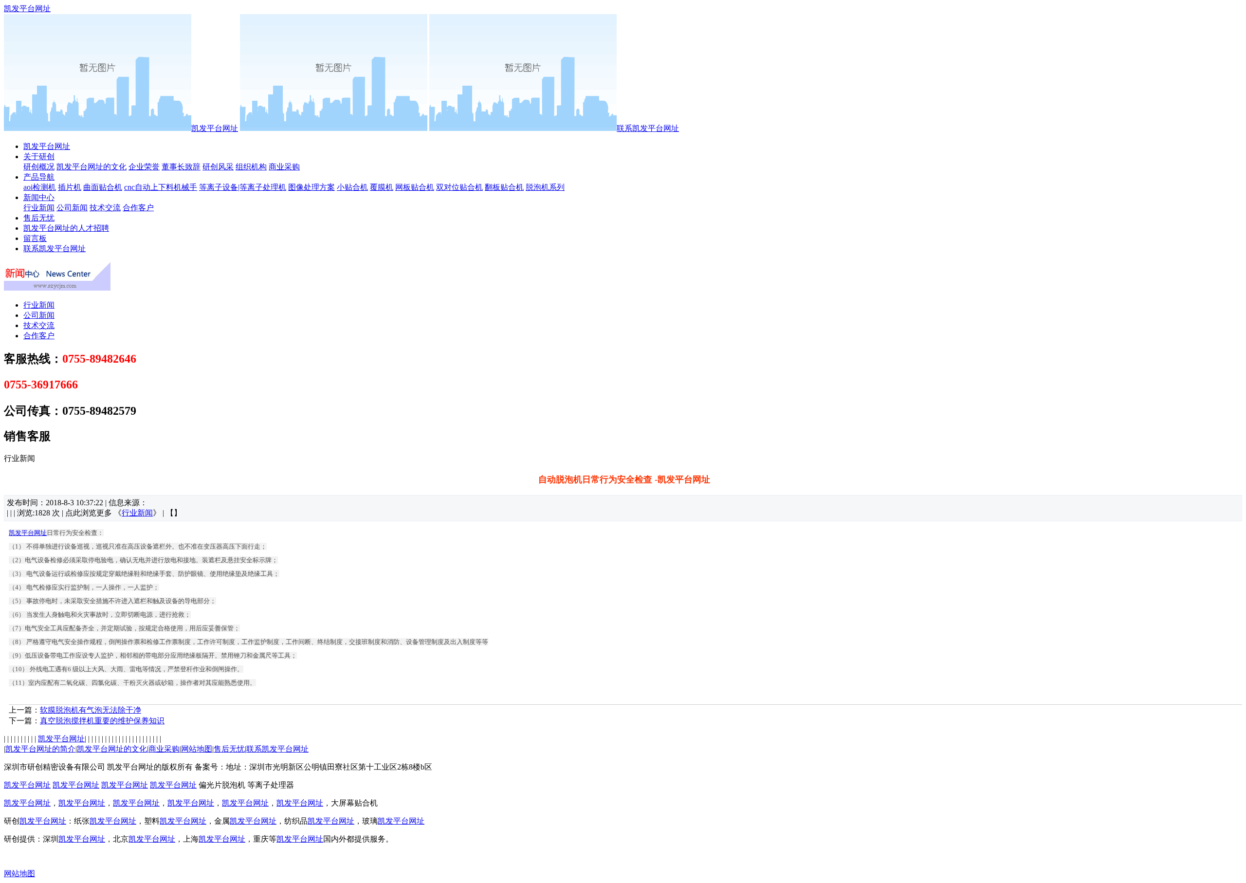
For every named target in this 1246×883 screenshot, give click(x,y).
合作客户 (138, 207)
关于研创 (39, 156)
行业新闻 (39, 207)
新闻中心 (39, 197)
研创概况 (39, 167)
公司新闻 (72, 207)
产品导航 (39, 177)
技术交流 (105, 207)
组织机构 (251, 167)
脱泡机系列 (545, 187)
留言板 (35, 238)
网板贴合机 (414, 187)
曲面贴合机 (102, 187)
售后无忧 (39, 218)
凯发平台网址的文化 (91, 167)
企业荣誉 (144, 167)
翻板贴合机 (504, 187)
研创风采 (218, 167)
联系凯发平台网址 (648, 128)
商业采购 (284, 167)
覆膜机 (381, 187)
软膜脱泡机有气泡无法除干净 (90, 710)
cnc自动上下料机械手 (160, 187)
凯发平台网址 (27, 8)
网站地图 (196, 749)
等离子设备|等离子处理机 (242, 187)
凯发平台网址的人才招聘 (66, 228)
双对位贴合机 (459, 187)
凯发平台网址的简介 (40, 749)
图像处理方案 (311, 187)
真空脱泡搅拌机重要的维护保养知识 (102, 721)
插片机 (69, 187)
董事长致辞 (181, 167)
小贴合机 (352, 187)
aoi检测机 (39, 187)
